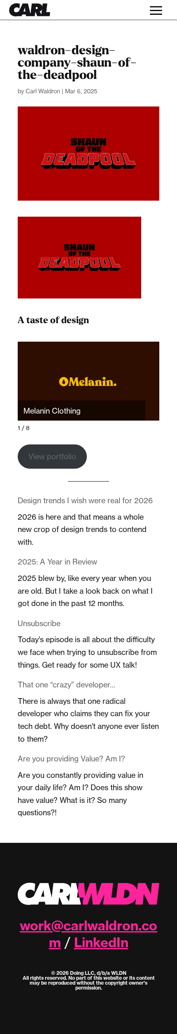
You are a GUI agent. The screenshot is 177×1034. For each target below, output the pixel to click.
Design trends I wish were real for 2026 (85, 500)
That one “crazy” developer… (66, 684)
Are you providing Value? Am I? (71, 758)
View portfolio (52, 456)
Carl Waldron (43, 91)
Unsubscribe (39, 623)
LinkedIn (101, 942)
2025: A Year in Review (57, 561)
